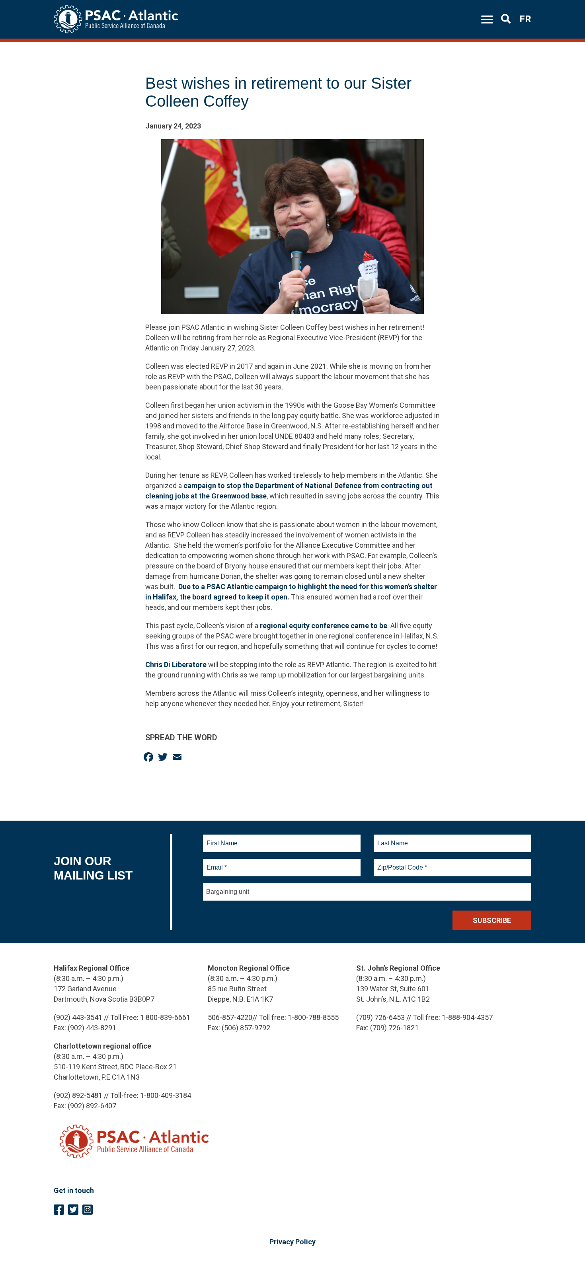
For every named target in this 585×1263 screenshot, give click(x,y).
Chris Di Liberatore (176, 664)
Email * (216, 862)
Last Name (391, 838)
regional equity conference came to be (323, 625)
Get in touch (74, 1190)
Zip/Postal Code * (400, 862)
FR (525, 19)
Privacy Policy (292, 1242)
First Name (222, 838)
